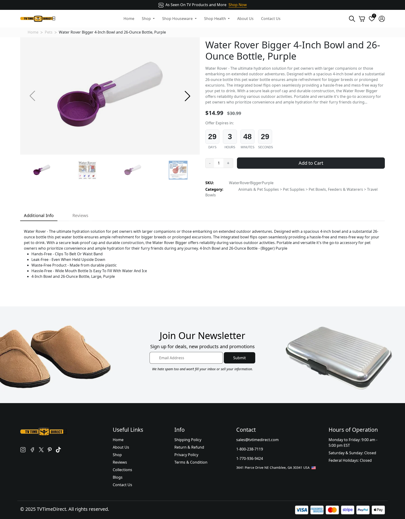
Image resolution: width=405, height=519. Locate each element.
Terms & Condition (190, 462)
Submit (239, 357)
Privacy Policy (186, 454)
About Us (245, 18)
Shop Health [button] (215, 18)
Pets (48, 32)
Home (129, 18)
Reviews (120, 462)
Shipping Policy (187, 439)
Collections (122, 469)
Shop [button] (147, 18)
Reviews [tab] (80, 215)
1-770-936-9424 (249, 458)
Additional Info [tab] (39, 215)
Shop (117, 454)
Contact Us (271, 18)
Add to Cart (311, 163)
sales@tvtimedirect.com (257, 439)
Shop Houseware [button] (178, 18)
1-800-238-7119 (249, 449)
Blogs (118, 477)
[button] (187, 96)
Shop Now (238, 4)
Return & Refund (189, 447)
